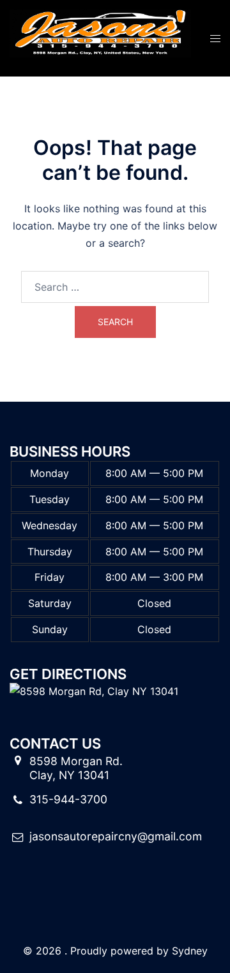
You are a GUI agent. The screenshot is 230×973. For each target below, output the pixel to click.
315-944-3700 (68, 799)
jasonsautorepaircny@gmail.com (115, 836)
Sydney (190, 950)
